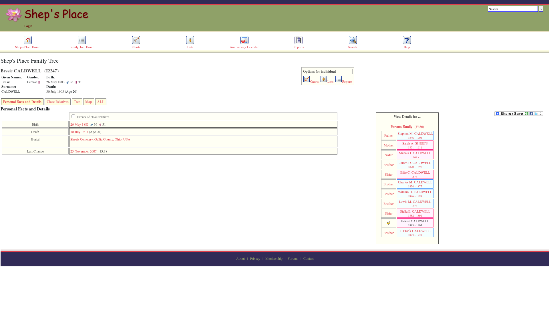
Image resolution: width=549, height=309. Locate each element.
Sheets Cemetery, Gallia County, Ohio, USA (100, 139)
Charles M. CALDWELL (415, 184)
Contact (308, 258)
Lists (190, 47)
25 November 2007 (83, 151)
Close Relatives (58, 101)
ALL (100, 101)
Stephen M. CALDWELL (415, 135)
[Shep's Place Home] (48, 21)
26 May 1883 (79, 124)
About (240, 258)
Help (407, 47)
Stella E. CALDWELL (415, 213)
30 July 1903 (79, 131)
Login (28, 26)
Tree (77, 101)
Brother (388, 164)
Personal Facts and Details (22, 101)
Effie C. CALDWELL (415, 174)
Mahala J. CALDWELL (415, 154)
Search (352, 47)
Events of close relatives (93, 116)
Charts (136, 47)
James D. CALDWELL (415, 164)
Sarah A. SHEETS (415, 145)
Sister (389, 154)
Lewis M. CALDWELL (415, 203)
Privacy (255, 258)
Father (388, 135)
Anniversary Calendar (244, 47)
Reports (299, 47)
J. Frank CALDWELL (415, 232)
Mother (389, 145)
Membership (274, 258)
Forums (293, 258)
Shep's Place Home (27, 47)
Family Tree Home (81, 47)
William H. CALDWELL (415, 193)
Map (88, 101)
